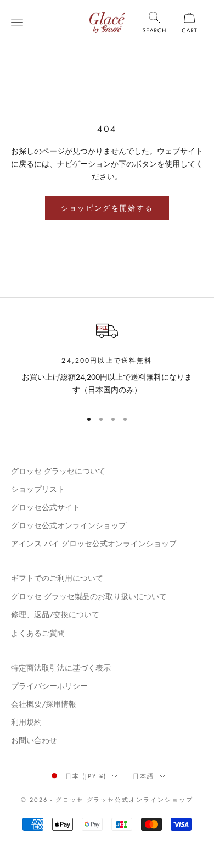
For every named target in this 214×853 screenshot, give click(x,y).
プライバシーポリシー (49, 685)
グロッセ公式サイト (45, 507)
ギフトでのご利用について (57, 578)
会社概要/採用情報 (43, 704)
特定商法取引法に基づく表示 (61, 667)
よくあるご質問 (38, 633)
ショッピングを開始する (107, 208)
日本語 (143, 776)
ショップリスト (38, 489)
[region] (107, 360)
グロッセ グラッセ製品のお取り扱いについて (89, 596)
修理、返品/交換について (55, 614)
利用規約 (26, 722)
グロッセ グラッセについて (58, 471)
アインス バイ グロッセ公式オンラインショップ (94, 543)
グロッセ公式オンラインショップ (68, 525)
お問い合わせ (34, 740)
